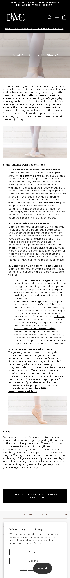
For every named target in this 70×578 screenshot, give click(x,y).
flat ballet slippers (33, 95)
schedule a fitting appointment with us (28, 390)
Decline (33, 561)
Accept (33, 552)
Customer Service (34, 514)
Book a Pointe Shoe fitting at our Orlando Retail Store (34, 28)
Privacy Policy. (32, 543)
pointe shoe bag (50, 202)
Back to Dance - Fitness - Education (37, 496)
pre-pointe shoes (31, 175)
